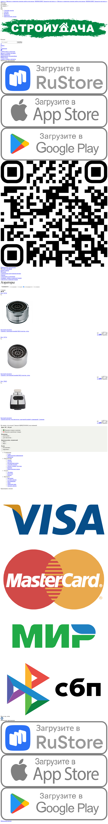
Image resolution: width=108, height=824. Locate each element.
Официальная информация (15, 455)
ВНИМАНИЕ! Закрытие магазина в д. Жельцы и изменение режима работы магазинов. (56, 1)
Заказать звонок (12, 486)
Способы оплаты (9, 10)
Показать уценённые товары (13, 432)
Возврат (6, 13)
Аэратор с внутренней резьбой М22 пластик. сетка (15, 375)
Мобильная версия (6, 821)
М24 (5, 443)
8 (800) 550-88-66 (7, 269)
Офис (9, 482)
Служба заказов (11, 479)
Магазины (10, 478)
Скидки (6, 12)
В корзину (104, 335)
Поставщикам (11, 481)
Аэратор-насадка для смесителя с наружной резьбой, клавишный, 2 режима (22, 419)
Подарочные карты (12, 463)
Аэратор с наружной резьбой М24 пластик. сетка (15, 331)
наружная (6, 449)
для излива (6, 436)
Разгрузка (10, 473)
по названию (14, 286)
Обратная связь (11, 484)
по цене (20, 286)
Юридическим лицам (10, 16)
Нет (2, 9)
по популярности (28, 286)
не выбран (4, 4)
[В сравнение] (54, 294)
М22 (5, 441)
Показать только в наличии (12, 430)
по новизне (37, 286)
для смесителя (7, 437)
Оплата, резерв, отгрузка (14, 466)
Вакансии (7, 15)
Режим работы (5, 270)
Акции (9, 460)
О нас (9, 454)
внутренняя (7, 447)
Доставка (10, 472)
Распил (9, 475)
